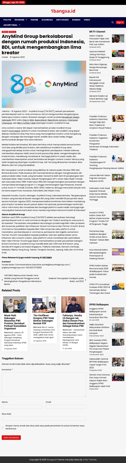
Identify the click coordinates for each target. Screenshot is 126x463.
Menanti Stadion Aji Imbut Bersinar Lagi (98, 97)
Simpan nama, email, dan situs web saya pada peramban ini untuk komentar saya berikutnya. (45, 427)
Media (5, 32)
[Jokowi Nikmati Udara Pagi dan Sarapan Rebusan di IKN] (118, 178)
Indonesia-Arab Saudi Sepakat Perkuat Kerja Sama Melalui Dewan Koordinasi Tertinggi (99, 194)
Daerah (76, 19)
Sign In (120, 22)
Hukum (34, 19)
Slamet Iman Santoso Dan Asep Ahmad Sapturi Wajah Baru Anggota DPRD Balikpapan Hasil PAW (99, 380)
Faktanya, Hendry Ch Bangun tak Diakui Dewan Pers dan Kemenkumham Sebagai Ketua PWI (74, 320)
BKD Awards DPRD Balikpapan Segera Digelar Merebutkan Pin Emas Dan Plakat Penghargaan (99, 346)
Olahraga (47, 19)
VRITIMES (47, 257)
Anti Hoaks (62, 19)
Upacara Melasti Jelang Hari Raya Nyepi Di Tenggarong (99, 54)
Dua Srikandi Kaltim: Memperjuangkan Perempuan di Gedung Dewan (98, 254)
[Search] (113, 22)
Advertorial (10, 25)
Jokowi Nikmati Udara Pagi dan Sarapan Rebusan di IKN (99, 178)
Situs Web (6, 414)
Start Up (12, 32)
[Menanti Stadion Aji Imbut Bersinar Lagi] (118, 98)
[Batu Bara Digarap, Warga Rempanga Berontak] (118, 67)
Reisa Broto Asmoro (57, 120)
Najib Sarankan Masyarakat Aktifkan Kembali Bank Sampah (99, 329)
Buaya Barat (41, 120)
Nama (5, 402)
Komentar (7, 369)
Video (87, 19)
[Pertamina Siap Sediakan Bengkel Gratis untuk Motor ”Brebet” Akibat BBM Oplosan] (118, 235)
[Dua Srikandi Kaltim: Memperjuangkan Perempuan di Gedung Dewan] (118, 252)
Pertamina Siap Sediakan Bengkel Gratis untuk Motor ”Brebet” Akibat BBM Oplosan (99, 237)
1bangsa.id (63, 11)
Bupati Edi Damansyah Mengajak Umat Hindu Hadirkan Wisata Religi (97, 83)
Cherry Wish (28, 120)
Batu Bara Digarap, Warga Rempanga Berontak (98, 67)
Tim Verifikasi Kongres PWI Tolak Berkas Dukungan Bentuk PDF (43, 319)
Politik (7, 19)
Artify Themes (89, 459)
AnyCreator (15, 130)
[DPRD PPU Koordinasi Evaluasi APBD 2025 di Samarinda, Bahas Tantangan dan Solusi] (118, 287)
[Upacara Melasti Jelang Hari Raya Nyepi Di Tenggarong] (118, 54)
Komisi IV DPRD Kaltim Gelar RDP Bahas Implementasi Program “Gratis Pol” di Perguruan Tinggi (99, 218)
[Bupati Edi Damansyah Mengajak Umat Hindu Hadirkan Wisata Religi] (118, 80)
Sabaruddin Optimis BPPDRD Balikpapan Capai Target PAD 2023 (99, 363)
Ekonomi (19, 19)
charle (5, 57)
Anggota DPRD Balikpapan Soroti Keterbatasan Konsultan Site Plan (98, 313)
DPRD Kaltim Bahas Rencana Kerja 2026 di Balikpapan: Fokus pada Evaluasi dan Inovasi (99, 271)
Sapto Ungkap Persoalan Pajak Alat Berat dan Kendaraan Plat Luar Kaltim (99, 40)
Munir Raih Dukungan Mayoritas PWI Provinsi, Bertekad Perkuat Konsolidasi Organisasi (15, 322)
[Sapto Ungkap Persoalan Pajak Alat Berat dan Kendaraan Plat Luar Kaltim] (118, 38)
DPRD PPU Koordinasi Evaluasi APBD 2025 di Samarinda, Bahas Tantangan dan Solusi (99, 288)
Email (48, 402)
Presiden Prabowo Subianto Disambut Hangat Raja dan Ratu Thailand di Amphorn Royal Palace (100, 122)
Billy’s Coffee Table (26, 123)
